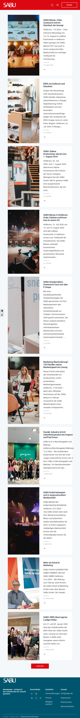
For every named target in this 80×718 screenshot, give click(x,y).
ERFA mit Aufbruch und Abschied (54, 85)
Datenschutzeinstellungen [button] (29, 717)
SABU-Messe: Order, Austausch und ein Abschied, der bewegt (53, 23)
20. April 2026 (47, 413)
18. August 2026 (48, 65)
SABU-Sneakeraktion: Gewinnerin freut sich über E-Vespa (55, 284)
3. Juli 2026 (46, 343)
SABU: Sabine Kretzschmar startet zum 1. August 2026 (54, 154)
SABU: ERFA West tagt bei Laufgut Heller (55, 618)
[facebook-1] (32, 694)
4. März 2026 (47, 544)
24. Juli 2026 (47, 132)
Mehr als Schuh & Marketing (51, 564)
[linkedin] (32, 698)
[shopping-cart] (36, 698)
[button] (57, 5)
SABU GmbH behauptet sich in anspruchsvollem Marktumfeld (54, 495)
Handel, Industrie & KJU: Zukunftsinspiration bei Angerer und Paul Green (58, 435)
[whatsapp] (40, 698)
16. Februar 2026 (48, 598)
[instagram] (36, 694)
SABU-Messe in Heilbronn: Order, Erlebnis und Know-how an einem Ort (55, 217)
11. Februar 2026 (48, 649)
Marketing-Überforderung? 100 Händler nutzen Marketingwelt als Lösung (55, 364)
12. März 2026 (47, 474)
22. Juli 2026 (47, 196)
